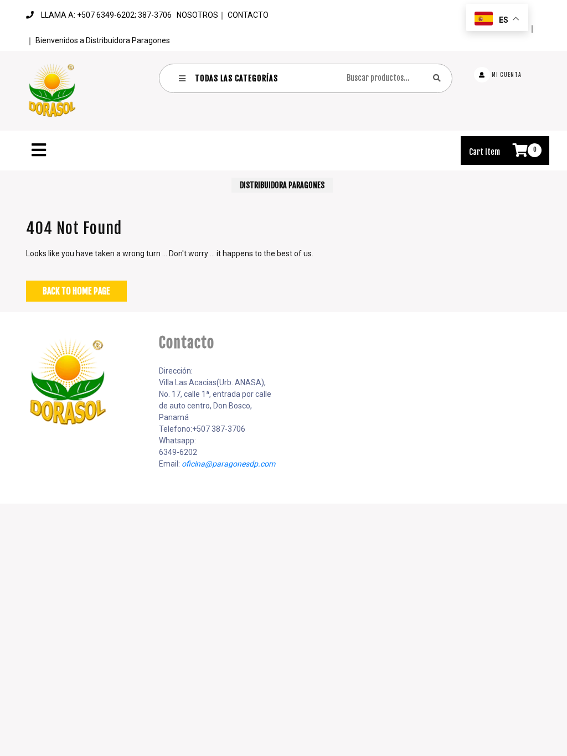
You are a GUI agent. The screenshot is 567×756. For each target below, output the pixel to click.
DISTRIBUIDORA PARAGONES (282, 185)
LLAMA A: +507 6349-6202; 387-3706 (106, 15)
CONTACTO (248, 15)
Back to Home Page (76, 291)
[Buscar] (437, 78)
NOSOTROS (197, 15)
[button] (239, 150)
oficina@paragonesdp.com (228, 463)
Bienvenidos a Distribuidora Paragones (102, 40)
